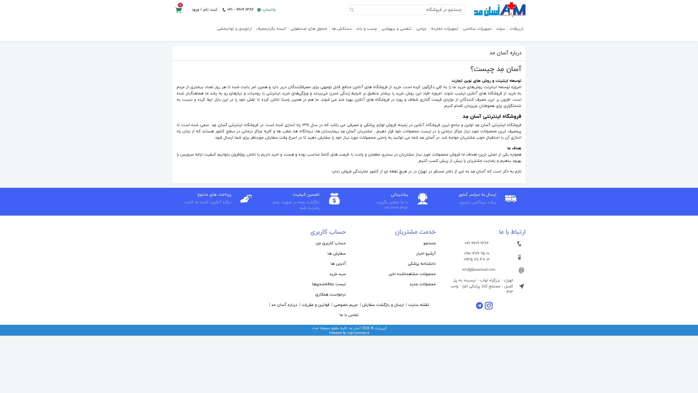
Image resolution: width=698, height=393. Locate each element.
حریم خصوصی (346, 305)
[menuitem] (394, 243)
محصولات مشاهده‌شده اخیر (412, 274)
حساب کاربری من (331, 243)
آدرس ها (338, 264)
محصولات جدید (423, 284)
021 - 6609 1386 (240, 10)
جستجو (429, 243)
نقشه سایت (418, 305)
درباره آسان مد (284, 305)
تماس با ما (349, 315)
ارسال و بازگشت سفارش (383, 305)
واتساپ (268, 10)
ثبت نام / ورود (204, 10)
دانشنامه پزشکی (422, 264)
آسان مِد (482, 125)
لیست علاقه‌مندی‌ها (329, 284)
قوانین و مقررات (315, 305)
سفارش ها (336, 254)
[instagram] (489, 305)
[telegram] (480, 305)
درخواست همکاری (330, 294)
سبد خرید (337, 274)
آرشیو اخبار (426, 254)
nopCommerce (358, 333)
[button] (178, 10)
